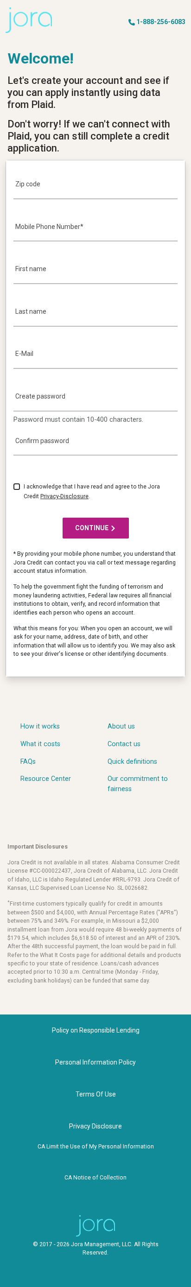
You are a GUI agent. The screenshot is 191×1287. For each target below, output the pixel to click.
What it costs (40, 744)
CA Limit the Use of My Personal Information (96, 1146)
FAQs (28, 762)
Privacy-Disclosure (64, 496)
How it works (40, 726)
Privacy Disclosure (95, 1126)
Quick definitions (132, 762)
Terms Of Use (96, 1094)
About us (121, 726)
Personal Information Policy (95, 1062)
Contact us (124, 744)
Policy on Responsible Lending (96, 1030)
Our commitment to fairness (138, 784)
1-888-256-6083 (160, 21)
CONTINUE (91, 528)
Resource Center (45, 779)
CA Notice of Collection (95, 1177)
